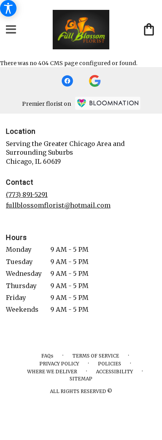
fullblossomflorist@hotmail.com (58, 205)
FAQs (47, 356)
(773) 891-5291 (27, 194)
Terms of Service (95, 356)
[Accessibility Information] (8, 8)
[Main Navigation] (11, 30)
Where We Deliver (52, 371)
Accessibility (114, 371)
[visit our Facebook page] (67, 81)
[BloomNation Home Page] (107, 103)
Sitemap (81, 379)
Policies (109, 364)
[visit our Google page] (95, 81)
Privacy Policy (59, 364)
